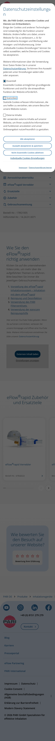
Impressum (23, 167)
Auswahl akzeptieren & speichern (27, 146)
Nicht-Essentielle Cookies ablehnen (27, 152)
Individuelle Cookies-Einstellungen (27, 158)
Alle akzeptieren (27, 139)
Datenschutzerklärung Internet (40, 167)
